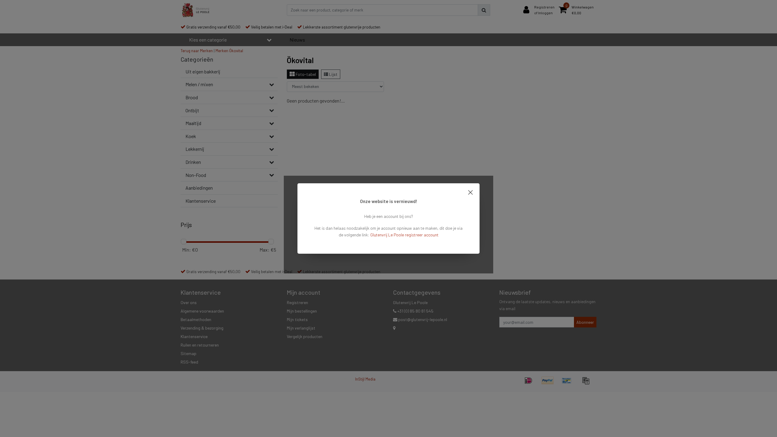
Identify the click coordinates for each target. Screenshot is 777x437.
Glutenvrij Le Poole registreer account (404, 234)
